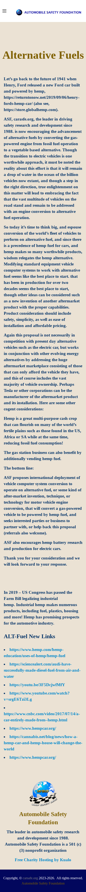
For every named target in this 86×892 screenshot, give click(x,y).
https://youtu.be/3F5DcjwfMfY (37, 684)
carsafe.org (30, 878)
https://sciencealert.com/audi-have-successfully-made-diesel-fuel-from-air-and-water (42, 670)
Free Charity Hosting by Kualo (43, 859)
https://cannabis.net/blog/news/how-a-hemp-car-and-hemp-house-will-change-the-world (43, 742)
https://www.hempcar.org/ (32, 728)
